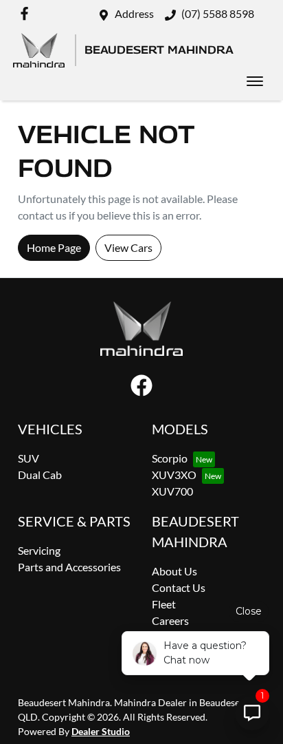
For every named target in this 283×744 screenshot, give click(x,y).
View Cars (128, 247)
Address (134, 13)
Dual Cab (40, 474)
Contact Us (178, 587)
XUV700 (172, 491)
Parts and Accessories (69, 566)
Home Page (54, 247)
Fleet (164, 603)
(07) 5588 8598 (217, 13)
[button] (255, 81)
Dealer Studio (100, 731)
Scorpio (170, 458)
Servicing (39, 550)
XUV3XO (174, 474)
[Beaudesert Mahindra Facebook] (27, 13)
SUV (28, 458)
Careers (170, 620)
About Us (174, 570)
